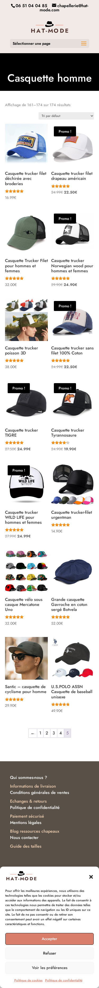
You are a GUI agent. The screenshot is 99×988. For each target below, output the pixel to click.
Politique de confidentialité (63, 980)
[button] (91, 877)
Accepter (49, 939)
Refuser (49, 953)
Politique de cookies (28, 980)
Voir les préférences (49, 968)
